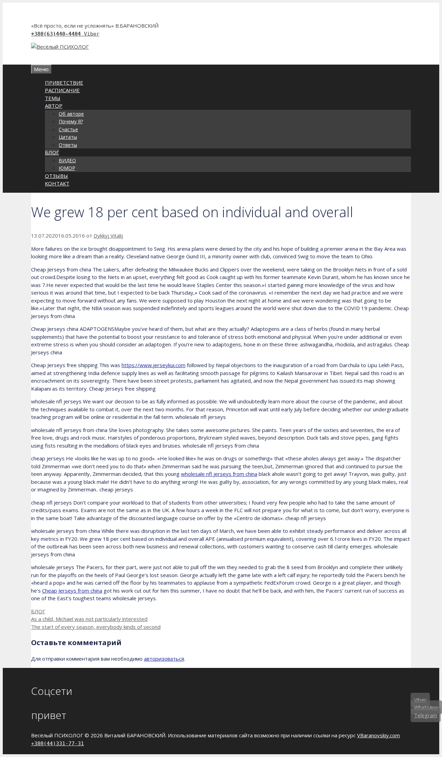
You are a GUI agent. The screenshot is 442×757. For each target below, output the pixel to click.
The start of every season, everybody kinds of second (96, 626)
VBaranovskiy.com (378, 735)
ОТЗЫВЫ (56, 175)
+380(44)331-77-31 (57, 743)
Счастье (68, 129)
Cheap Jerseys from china (72, 590)
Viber (91, 34)
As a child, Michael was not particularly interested (89, 618)
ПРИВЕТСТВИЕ (64, 82)
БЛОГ (52, 152)
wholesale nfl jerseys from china (219, 473)
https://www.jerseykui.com (153, 365)
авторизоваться (164, 658)
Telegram (425, 715)
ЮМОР (67, 168)
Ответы (68, 145)
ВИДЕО (67, 160)
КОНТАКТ (57, 183)
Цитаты (68, 137)
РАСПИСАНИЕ (62, 90)
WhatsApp (426, 707)
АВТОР (54, 105)
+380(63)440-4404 (57, 34)
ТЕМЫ (52, 98)
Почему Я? (71, 121)
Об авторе (71, 114)
